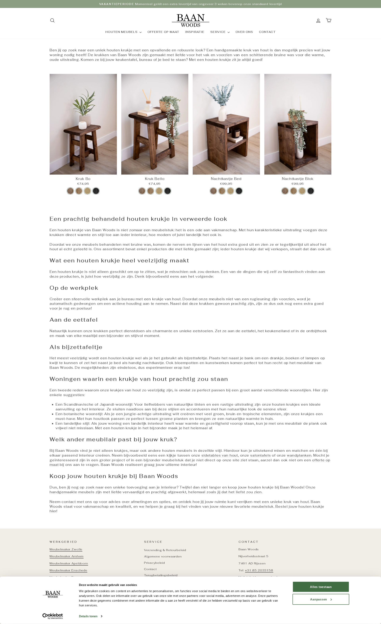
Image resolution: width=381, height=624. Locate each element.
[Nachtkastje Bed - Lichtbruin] (230, 190)
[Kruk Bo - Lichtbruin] (87, 190)
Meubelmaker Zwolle (66, 549)
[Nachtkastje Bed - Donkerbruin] (213, 190)
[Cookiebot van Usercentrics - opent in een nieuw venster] (52, 616)
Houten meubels (122, 32)
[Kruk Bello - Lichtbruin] (159, 190)
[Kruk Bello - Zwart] (167, 190)
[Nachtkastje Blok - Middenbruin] (293, 190)
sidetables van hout (219, 455)
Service (218, 32)
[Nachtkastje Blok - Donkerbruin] (285, 190)
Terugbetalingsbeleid (161, 575)
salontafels (260, 455)
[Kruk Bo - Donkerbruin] (70, 190)
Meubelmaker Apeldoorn (69, 563)
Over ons (244, 32)
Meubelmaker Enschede (68, 570)
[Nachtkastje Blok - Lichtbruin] (302, 190)
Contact (267, 32)
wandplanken (299, 455)
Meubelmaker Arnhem (67, 556)
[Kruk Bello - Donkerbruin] (142, 190)
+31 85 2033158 (259, 570)
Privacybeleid (154, 563)
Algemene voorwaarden (163, 556)
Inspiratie (195, 32)
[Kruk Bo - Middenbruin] (78, 190)
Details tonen (88, 616)
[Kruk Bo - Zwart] (95, 190)
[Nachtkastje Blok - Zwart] (310, 190)
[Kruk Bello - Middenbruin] (150, 190)
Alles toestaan (321, 587)
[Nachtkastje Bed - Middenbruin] (221, 190)
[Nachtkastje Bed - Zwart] (239, 190)
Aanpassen (318, 599)
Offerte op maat (163, 32)
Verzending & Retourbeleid (165, 550)
